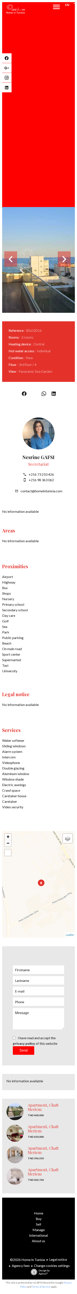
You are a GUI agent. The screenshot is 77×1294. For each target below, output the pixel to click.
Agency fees (21, 1266)
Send (23, 1050)
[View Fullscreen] (8, 852)
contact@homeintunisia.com (41, 491)
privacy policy (24, 1043)
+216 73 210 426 (41, 474)
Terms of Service (41, 1286)
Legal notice (58, 1259)
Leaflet (70, 934)
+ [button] (8, 836)
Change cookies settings (52, 1266)
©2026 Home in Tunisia (27, 1260)
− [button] (8, 843)
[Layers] (67, 838)
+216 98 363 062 (41, 480)
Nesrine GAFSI (38, 457)
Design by (44, 1272)
